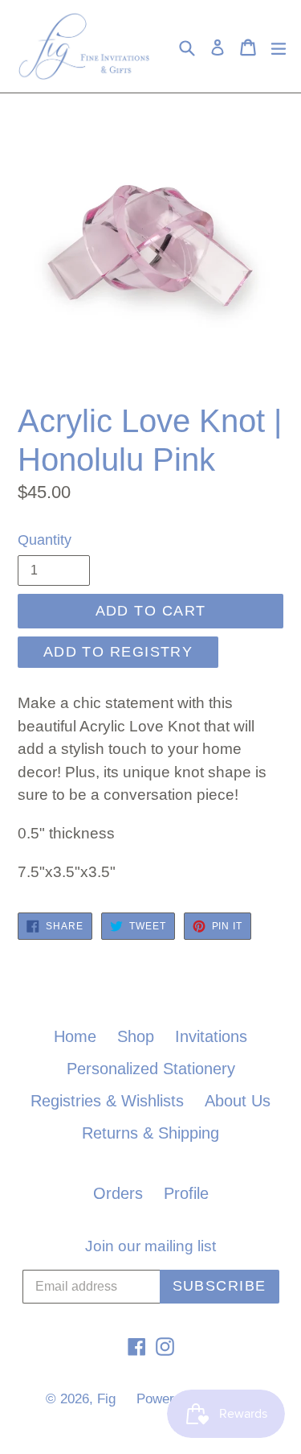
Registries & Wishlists (107, 1101)
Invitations (211, 1036)
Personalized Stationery (151, 1068)
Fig (106, 1399)
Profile (186, 1193)
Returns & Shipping (150, 1133)
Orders (118, 1193)
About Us (237, 1101)
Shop (135, 1036)
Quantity (44, 540)
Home (75, 1036)
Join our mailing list (150, 1246)
